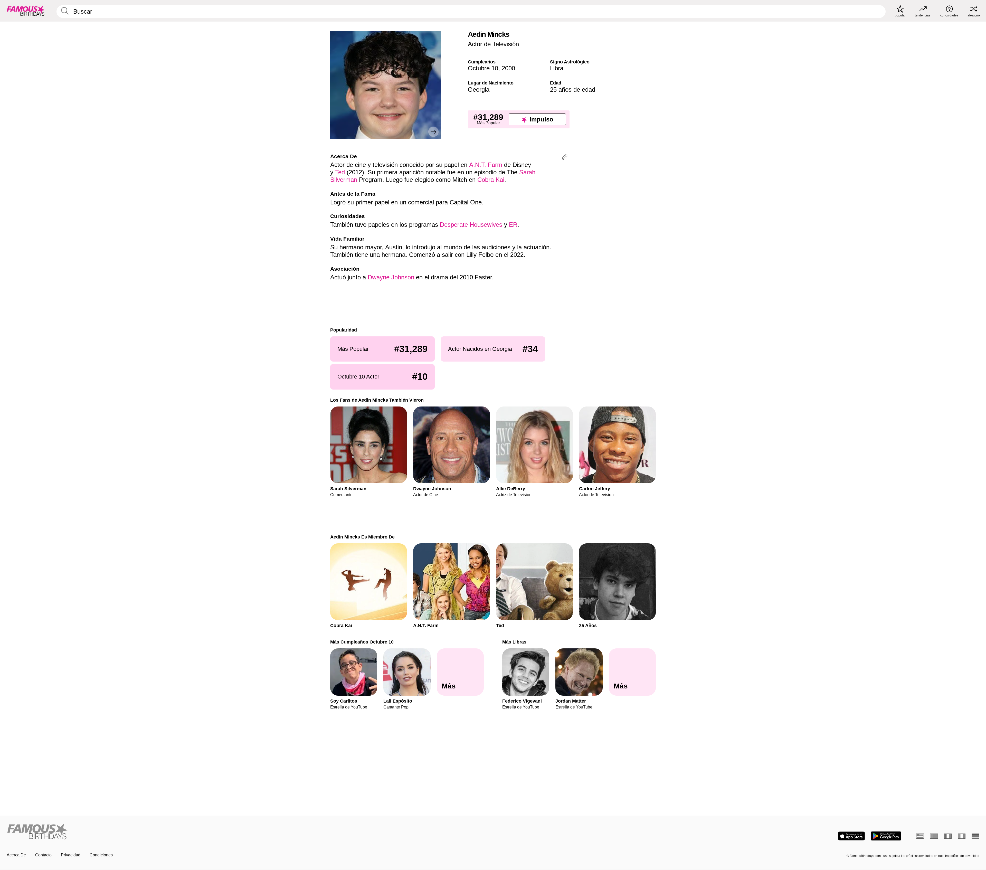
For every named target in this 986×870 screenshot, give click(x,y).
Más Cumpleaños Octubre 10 (362, 642)
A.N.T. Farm (485, 164)
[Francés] (948, 836)
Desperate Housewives (471, 224)
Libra (556, 68)
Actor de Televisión (493, 44)
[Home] (248, 831)
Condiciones (101, 855)
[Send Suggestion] (564, 158)
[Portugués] (934, 836)
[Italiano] (961, 836)
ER (513, 224)
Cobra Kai (490, 179)
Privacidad (70, 855)
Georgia (478, 89)
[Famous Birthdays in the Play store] (886, 835)
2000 (508, 68)
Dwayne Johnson (391, 277)
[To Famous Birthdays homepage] (26, 11)
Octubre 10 (483, 68)
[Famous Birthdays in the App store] (851, 835)
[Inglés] (920, 836)
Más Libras (514, 642)
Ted (340, 172)
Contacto (43, 855)
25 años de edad (572, 89)
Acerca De (16, 855)
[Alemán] (975, 836)
